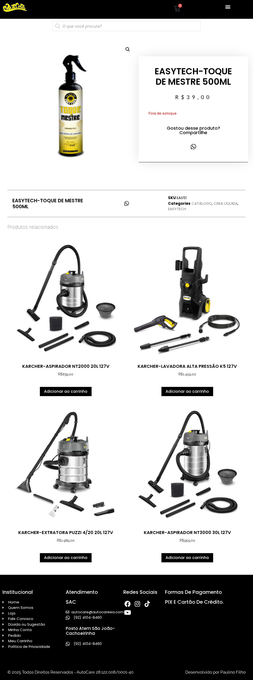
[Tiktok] (147, 603)
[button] (228, 6)
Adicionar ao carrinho (65, 391)
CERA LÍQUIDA (226, 203)
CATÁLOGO (201, 203)
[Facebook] (127, 603)
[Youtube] (127, 612)
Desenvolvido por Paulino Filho (215, 672)
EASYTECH (177, 208)
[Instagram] (137, 603)
